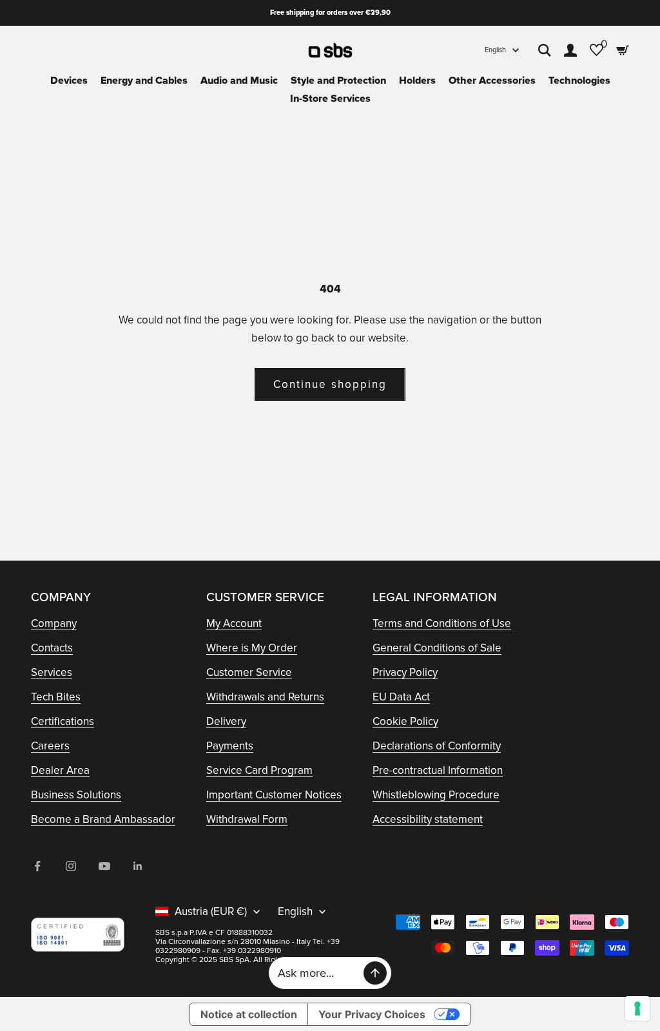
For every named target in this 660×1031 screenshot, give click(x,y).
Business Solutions (76, 795)
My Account (234, 623)
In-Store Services (330, 98)
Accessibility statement (428, 819)
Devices (69, 80)
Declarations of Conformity (437, 746)
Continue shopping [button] (330, 384)
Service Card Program (259, 770)
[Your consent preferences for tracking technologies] (637, 1008)
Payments (229, 746)
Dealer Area (60, 770)
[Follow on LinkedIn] (137, 866)
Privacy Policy (405, 672)
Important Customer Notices (274, 795)
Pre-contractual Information (438, 770)
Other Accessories (492, 80)
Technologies (579, 80)
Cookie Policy (405, 721)
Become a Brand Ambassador (103, 819)
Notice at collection (248, 1014)
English (495, 50)
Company (54, 623)
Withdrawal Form (246, 819)
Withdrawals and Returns (265, 697)
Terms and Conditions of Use (442, 623)
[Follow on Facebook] (37, 866)
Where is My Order (251, 648)
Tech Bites (56, 697)
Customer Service (249, 672)
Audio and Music (239, 80)
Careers (50, 746)
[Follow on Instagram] (70, 866)
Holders (417, 80)
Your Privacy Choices (371, 1014)
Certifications (62, 721)
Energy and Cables (144, 80)
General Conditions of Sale (437, 648)
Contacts (52, 648)
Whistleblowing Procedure (436, 795)
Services (51, 672)
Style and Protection (338, 80)
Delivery (226, 721)
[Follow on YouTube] (104, 866)
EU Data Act (401, 697)
